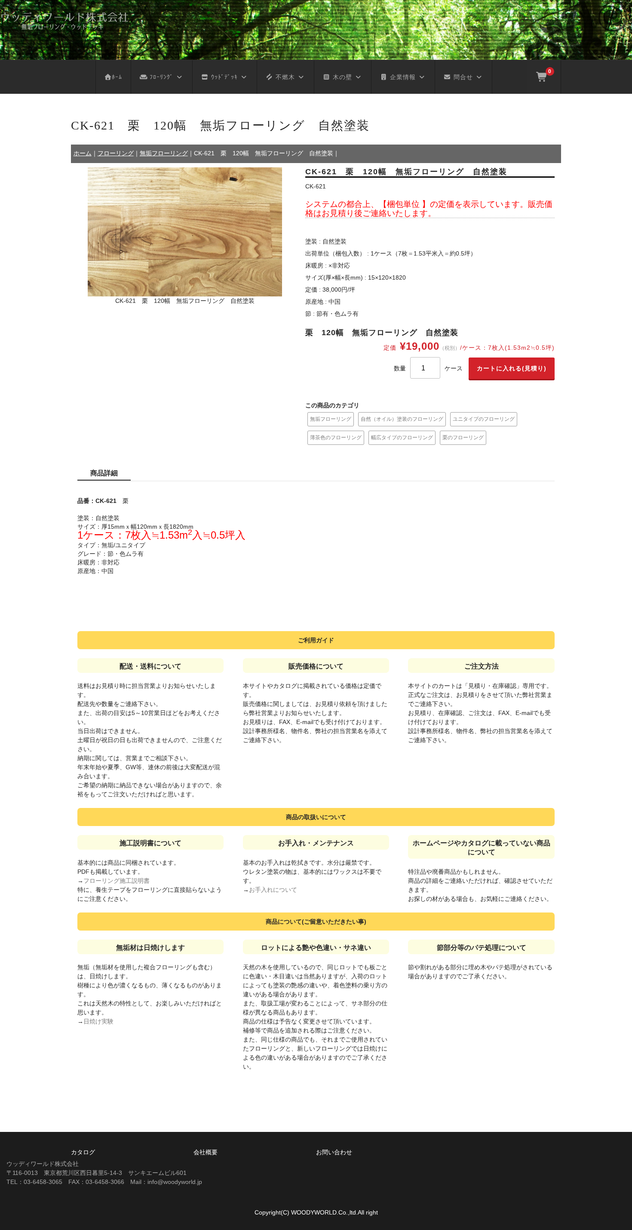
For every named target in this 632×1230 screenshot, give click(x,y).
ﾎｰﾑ (117, 77)
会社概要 (205, 1152)
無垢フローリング (330, 419)
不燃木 (284, 77)
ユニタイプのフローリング (484, 419)
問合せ (462, 77)
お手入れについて (273, 889)
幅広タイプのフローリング (402, 438)
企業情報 (402, 77)
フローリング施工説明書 (116, 880)
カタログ (83, 1152)
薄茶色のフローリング (336, 438)
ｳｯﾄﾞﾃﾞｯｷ (223, 77)
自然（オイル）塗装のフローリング (402, 419)
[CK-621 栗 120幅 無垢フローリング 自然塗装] (184, 231)
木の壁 (341, 77)
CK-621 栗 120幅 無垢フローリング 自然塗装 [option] (185, 300)
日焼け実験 (98, 1021)
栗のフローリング (463, 438)
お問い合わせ (334, 1152)
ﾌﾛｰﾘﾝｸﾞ (160, 77)
